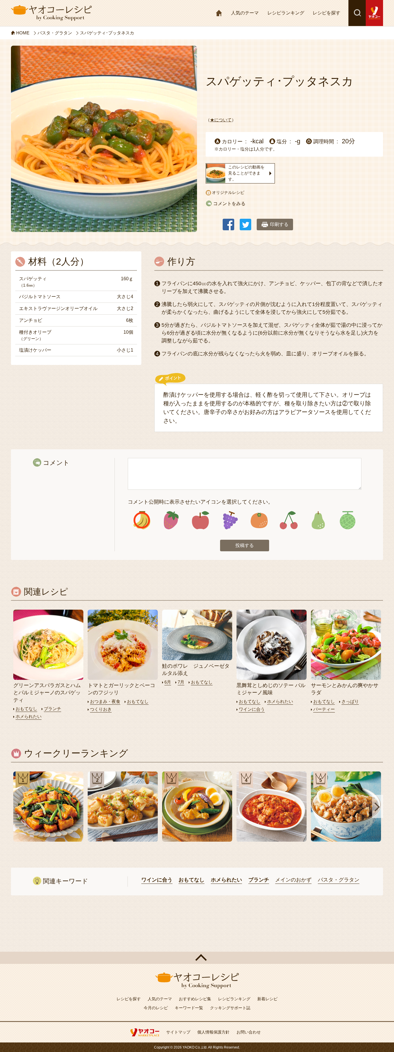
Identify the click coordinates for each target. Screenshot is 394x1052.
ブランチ (52, 708)
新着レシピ (267, 999)
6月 (167, 682)
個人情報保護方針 (213, 1032)
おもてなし (26, 708)
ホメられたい (29, 716)
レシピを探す (326, 12)
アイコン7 (318, 520)
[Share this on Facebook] (228, 221)
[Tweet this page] (245, 221)
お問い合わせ (249, 1032)
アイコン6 (289, 520)
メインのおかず (293, 880)
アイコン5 (259, 520)
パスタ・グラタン (338, 880)
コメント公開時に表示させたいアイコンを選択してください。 (200, 502)
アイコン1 (142, 520)
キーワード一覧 (189, 1007)
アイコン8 (347, 520)
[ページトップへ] (197, 958)
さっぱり (350, 701)
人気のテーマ (245, 12)
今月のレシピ (156, 1007)
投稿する (244, 545)
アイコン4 (230, 520)
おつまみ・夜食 (105, 701)
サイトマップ (178, 1032)
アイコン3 (201, 520)
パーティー (324, 709)
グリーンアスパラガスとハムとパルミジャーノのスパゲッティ (47, 692)
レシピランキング (285, 12)
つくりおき (101, 709)
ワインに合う (252, 709)
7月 (181, 682)
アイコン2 (171, 520)
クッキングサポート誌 (230, 1007)
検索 (357, 13)
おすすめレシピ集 (195, 999)
